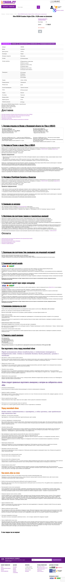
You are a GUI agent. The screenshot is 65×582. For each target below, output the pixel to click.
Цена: (39, 24)
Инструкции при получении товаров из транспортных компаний (15, 119)
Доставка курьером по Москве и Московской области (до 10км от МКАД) (17, 114)
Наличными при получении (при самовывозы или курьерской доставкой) (17, 238)
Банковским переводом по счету (8, 242)
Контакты (27, 571)
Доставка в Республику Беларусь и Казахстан (11, 116)
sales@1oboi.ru (55, 149)
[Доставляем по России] (55, 578)
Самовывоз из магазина (7, 118)
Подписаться (56, 560)
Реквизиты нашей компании (7, 243)
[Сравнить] (40, 31)
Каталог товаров (8, 6)
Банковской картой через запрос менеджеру (11, 241)
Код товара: (40, 21)
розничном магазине (22, 206)
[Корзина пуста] (55, 8)
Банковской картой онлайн (7, 239)
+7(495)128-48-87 (44, 149)
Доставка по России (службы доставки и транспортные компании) (16, 115)
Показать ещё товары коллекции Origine (42, 19)
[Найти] (38, 7)
